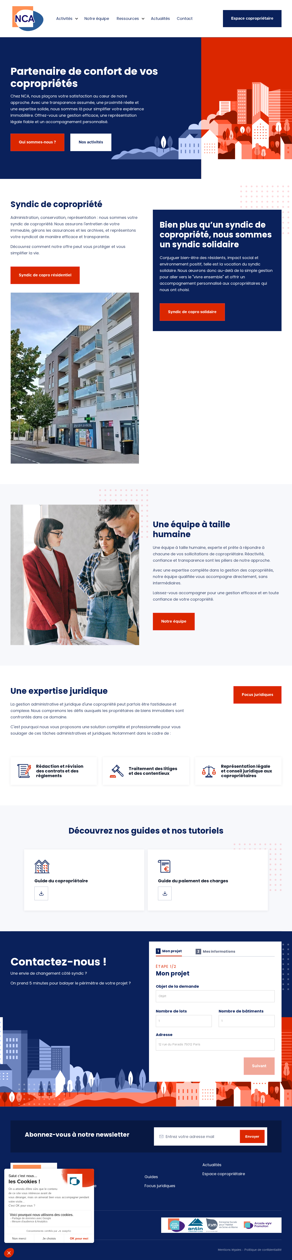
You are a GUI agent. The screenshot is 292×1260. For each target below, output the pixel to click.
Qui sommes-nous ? (37, 142)
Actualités (160, 18)
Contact (185, 18)
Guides (151, 1177)
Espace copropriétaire (252, 19)
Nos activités (91, 142)
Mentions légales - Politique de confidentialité (250, 1249)
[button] (66, 18)
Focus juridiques (160, 1186)
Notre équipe (96, 18)
